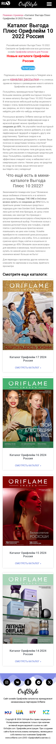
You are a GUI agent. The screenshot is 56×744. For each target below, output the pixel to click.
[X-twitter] (49, 682)
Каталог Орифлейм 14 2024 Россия (28, 652)
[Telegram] (38, 682)
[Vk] (17, 682)
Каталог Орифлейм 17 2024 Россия (28, 359)
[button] (8, 3)
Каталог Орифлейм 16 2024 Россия (28, 456)
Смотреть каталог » (28, 367)
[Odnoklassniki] (28, 682)
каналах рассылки (24, 79)
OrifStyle (28, 4)
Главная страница (13, 15)
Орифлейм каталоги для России (32, 52)
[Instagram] (6, 682)
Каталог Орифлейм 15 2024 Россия (28, 554)
